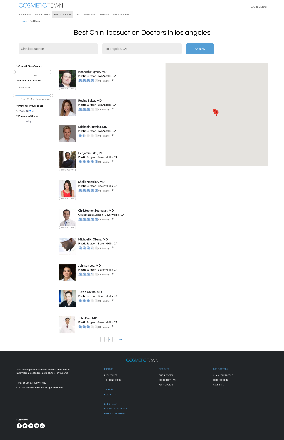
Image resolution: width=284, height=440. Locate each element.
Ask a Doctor (121, 14)
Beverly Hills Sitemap (115, 408)
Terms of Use (22, 382)
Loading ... (28, 121)
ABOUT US (109, 389)
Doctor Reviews (85, 14)
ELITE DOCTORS (220, 380)
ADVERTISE (218, 385)
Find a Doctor (166, 375)
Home (23, 21)
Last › (120, 339)
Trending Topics (112, 380)
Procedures (42, 14)
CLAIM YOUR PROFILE (223, 375)
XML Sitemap (110, 404)
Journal (24, 14)
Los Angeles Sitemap (115, 413)
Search (200, 49)
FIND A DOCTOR (62, 14)
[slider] (14, 72)
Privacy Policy (39, 382)
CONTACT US (110, 394)
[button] (216, 113)
